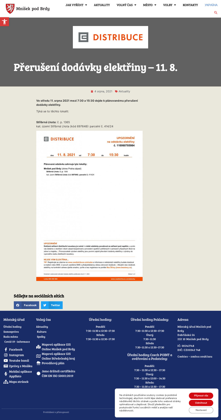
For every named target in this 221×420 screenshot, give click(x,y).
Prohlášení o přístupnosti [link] (56, 412)
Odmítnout (201, 402)
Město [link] (148, 5)
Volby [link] (167, 5)
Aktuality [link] (102, 5)
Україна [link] (211, 5)
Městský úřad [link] (14, 319)
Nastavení (201, 410)
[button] (26, 305)
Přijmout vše (201, 395)
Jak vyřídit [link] (74, 5)
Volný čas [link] (125, 5)
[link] (4, 21)
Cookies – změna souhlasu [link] (194, 356)
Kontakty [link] (190, 5)
